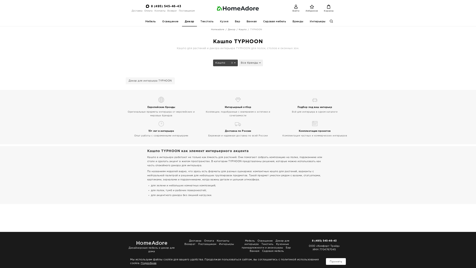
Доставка (137, 11)
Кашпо (243, 30)
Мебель (150, 21)
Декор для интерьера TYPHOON (150, 81)
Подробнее (149, 263)
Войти (296, 11)
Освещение (170, 21)
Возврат (172, 11)
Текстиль (206, 21)
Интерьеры (318, 21)
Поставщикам (187, 11)
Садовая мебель (274, 21)
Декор (189, 21)
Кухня (224, 21)
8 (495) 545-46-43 (166, 6)
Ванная (252, 21)
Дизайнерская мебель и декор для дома (152, 246)
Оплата (148, 11)
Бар (237, 21)
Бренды (297, 21)
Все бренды (250, 63)
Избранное (312, 11)
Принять (336, 261)
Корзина (329, 11)
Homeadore (217, 30)
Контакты (160, 11)
